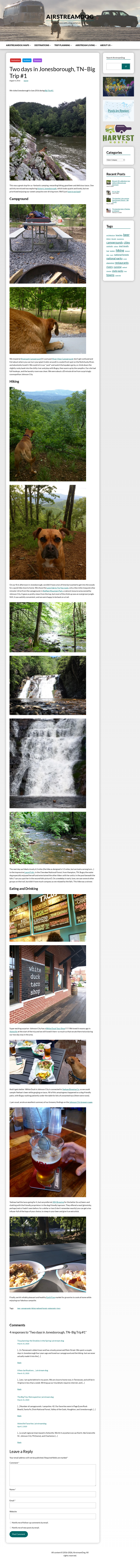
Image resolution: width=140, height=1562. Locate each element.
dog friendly (124, 246)
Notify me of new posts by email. (25, 1528)
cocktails (109, 246)
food (107, 251)
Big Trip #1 (49, 90)
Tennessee (37, 60)
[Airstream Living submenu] (96, 45)
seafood (124, 267)
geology (112, 251)
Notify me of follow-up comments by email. (30, 1522)
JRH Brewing (58, 1202)
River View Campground (62, 359)
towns (110, 275)
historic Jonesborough (47, 188)
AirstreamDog (70, 16)
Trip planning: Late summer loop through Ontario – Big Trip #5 (120, 200)
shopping (108, 271)
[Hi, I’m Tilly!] (108, 193)
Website (13, 1511)
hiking (33, 1308)
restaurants (52, 1308)
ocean (125, 259)
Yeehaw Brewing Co (70, 1089)
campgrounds (26, 1308)
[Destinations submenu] (50, 45)
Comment (14, 1463)
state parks (117, 270)
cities (127, 242)
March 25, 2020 (23, 1344)
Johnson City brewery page (80, 1102)
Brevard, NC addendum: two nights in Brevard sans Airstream (121, 183)
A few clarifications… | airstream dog (32, 1370)
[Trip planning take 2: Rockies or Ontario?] (108, 210)
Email (12, 1500)
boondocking (120, 239)
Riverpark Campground (31, 359)
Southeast (27, 60)
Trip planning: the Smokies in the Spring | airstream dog (40, 1341)
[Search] (126, 66)
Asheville (13, 1031)
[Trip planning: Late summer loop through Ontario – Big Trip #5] (108, 200)
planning (110, 263)
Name (13, 1489)
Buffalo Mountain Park (53, 591)
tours (125, 271)
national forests (41, 1308)
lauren (26, 81)
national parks (114, 258)
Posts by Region (118, 110)
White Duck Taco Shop (55, 1028)
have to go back (73, 191)
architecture (110, 235)
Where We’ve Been (118, 86)
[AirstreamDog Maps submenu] (30, 45)
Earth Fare (50, 1297)
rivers (58, 1308)
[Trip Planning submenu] (71, 45)
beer (18, 1308)
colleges (116, 246)
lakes (107, 255)
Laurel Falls (29, 872)
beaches (119, 235)
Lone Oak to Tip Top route (57, 588)
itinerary (127, 251)
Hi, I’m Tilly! (116, 191)
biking (108, 239)
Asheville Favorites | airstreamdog (31, 1423)
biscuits (113, 239)
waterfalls (118, 275)
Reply (19, 1363)
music (111, 255)
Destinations (15, 60)
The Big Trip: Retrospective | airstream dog (35, 1397)
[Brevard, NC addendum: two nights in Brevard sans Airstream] (108, 182)
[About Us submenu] (111, 45)
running (118, 267)
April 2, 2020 (22, 1426)
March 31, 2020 (23, 1373)
